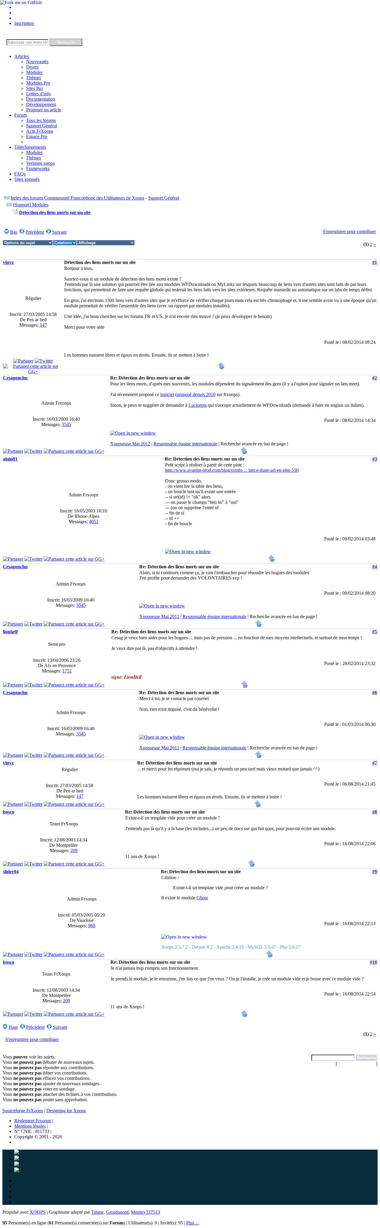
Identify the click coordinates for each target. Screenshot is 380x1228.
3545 (66, 424)
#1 (374, 262)
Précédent (35, 232)
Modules (34, 72)
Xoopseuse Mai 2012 (130, 443)
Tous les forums (41, 120)
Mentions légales (30, 1126)
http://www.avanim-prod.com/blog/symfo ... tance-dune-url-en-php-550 (232, 470)
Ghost (202, 897)
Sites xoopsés (26, 179)
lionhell (10, 631)
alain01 (10, 458)
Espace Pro (36, 136)
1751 (67, 670)
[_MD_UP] (221, 367)
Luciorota (198, 405)
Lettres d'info (38, 93)
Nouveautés (37, 61)
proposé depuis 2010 (196, 394)
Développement (41, 104)
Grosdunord (117, 1212)
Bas (13, 232)
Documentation (40, 99)
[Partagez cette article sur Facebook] (23, 360)
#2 (374, 377)
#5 (374, 631)
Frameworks (38, 168)
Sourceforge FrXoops (22, 1110)
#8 (374, 811)
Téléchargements (30, 147)
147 (43, 324)
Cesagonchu (15, 377)
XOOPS (38, 1212)
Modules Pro (38, 83)
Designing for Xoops (66, 1110)
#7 (374, 762)
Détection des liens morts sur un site (55, 212)
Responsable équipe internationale (185, 443)
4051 (94, 521)
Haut (13, 1027)
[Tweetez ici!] (44, 360)
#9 (374, 871)
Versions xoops (40, 163)
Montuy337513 (145, 1212)
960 (91, 925)
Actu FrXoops (39, 131)
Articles (21, 56)
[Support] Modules (30, 204)
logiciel (167, 394)
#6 (374, 692)
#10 (373, 962)
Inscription (24, 23)
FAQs (20, 173)
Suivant (59, 232)
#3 (374, 458)
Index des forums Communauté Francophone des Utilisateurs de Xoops (77, 197)
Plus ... (192, 1222)
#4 (374, 566)
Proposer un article (43, 109)
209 (73, 850)
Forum (20, 115)
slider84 (11, 871)
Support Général (41, 125)
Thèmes (33, 77)
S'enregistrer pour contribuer (349, 231)
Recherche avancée (356, 1063)
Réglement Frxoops (32, 1120)
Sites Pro (34, 88)
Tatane (97, 1212)
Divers (32, 66)
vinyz (8, 262)
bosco (8, 811)
